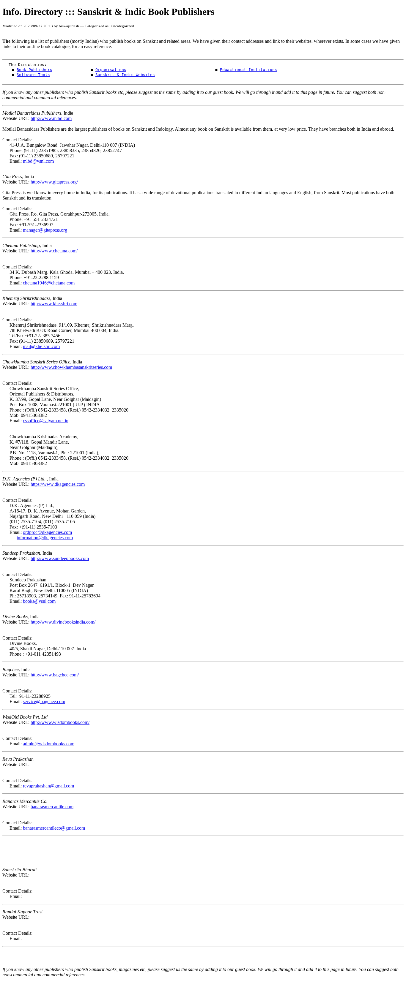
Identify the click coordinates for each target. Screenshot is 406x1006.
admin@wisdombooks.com (48, 743)
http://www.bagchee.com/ (55, 674)
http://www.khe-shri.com (54, 303)
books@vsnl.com (39, 601)
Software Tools (33, 74)
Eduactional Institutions (248, 69)
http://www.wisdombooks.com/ (60, 722)
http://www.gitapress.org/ (54, 181)
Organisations (110, 69)
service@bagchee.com (44, 701)
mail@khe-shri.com (41, 346)
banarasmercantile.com (52, 806)
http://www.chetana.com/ (54, 250)
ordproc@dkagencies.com (47, 532)
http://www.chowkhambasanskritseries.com (71, 367)
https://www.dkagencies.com (58, 484)
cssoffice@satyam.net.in (45, 420)
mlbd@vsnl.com (38, 161)
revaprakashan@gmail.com (48, 785)
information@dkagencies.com (45, 537)
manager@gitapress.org (45, 229)
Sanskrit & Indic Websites (125, 74)
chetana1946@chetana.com (49, 282)
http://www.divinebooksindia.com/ (63, 621)
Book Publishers (34, 69)
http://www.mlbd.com (51, 118)
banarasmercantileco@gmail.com (54, 828)
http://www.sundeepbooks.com (60, 558)
